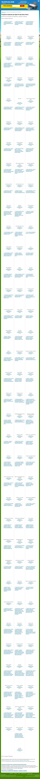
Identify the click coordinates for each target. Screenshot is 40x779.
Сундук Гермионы (8, 246)
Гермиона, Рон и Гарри (19, 497)
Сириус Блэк (31, 142)
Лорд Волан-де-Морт (8, 184)
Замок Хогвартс (8, 497)
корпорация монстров (14, 761)
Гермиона (19, 205)
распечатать (8, 37)
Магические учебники (8, 372)
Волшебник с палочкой (8, 288)
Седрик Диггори (19, 121)
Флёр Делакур (8, 121)
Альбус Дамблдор (20, 142)
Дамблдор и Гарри (20, 434)
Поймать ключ (30, 664)
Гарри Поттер (8, 36)
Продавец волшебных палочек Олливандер (19, 414)
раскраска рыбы (8, 761)
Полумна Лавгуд (19, 77)
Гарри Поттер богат (31, 706)
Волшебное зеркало (19, 643)
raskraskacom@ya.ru (37, 776)
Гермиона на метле (20, 393)
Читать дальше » (20, 768)
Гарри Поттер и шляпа (8, 727)
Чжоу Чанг (8, 98)
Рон (30, 246)
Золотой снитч (19, 623)
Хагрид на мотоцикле (19, 351)
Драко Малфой (19, 372)
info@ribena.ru (11, 769)
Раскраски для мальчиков (22, 3)
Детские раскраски (23, 1)
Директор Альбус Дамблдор (8, 601)
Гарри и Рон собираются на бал (31, 581)
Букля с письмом (30, 372)
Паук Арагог (9, 455)
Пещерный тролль (31, 184)
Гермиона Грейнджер (30, 36)
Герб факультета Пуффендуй (19, 518)
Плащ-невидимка (8, 267)
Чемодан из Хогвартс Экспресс (31, 351)
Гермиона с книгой (9, 393)
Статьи (19, 773)
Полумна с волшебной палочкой (8, 78)
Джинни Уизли (19, 57)
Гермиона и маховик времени (30, 455)
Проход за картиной (20, 685)
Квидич (20, 267)
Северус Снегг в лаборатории (30, 434)
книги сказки (28, 761)
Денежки (19, 664)
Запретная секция (8, 643)
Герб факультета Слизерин (19, 560)
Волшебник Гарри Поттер (20, 226)
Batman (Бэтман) (32, 761)
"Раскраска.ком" (37, 775)
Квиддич (30, 393)
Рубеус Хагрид (30, 121)
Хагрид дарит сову (31, 727)
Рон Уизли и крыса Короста (8, 309)
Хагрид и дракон (8, 664)
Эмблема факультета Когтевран (19, 540)
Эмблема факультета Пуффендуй (8, 561)
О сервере (15, 773)
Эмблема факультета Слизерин (9, 539)
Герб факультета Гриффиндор (30, 497)
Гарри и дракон (30, 476)
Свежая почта (8, 706)
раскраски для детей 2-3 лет (22, 761)
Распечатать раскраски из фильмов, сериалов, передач (14, 770)
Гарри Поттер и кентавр (8, 685)
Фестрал (8, 434)
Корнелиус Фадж (8, 163)
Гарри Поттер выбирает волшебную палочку (30, 414)
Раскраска (7, 2)
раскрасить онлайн (8, 38)
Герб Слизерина (30, 518)
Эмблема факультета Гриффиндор (30, 540)
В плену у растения (31, 643)
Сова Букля (30, 226)
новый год (14, 7)
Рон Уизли (30, 267)
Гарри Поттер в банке (19, 727)
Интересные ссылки (23, 773)
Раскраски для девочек (23, 2)
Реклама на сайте (29, 773)
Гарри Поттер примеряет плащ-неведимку (20, 477)
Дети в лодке (8, 226)
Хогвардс (19, 748)
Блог (28, 3)
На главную (11, 773)
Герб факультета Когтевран (8, 518)
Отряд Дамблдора (31, 205)
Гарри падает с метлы (30, 309)
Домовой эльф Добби (30, 163)
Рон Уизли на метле (31, 288)
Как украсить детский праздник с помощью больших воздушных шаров (13, 764)
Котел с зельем (19, 309)
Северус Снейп (30, 623)
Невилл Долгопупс (31, 77)
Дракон (31, 330)
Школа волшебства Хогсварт (8, 476)
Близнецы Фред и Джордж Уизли (30, 99)
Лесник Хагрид (8, 142)
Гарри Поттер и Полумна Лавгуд (20, 164)
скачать (8, 59)
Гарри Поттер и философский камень (19, 707)
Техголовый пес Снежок (20, 184)
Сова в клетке (8, 205)
